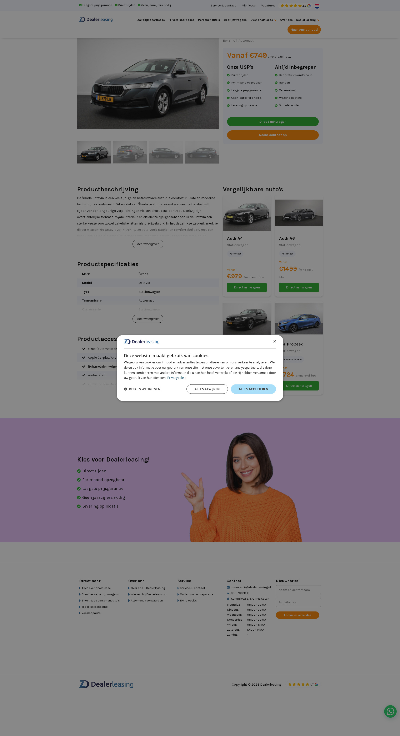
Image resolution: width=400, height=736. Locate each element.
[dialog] (200, 368)
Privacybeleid (176, 377)
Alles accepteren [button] (253, 389)
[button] (142, 389)
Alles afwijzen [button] (207, 389)
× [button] (274, 341)
